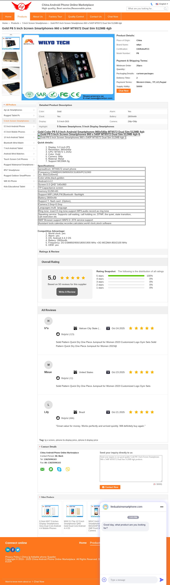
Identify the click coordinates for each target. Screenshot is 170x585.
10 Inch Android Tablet (14, 137)
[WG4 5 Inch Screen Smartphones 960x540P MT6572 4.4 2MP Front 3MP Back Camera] (99, 511)
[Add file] (104, 579)
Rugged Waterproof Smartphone (18, 165)
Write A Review (67, 292)
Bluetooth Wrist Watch (14, 143)
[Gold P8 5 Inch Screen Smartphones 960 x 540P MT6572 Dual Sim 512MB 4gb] (11, 43)
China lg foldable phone (34, 557)
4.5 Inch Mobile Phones (14, 132)
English (162, 4)
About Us (38, 16)
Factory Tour (55, 16)
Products (22, 16)
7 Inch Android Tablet (13, 148)
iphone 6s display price (66, 440)
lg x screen (50, 440)
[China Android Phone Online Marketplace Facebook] (12, 549)
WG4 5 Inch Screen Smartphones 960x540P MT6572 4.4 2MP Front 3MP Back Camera (98, 526)
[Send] (161, 579)
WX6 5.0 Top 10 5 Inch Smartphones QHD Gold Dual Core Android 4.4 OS (74, 524)
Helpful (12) (67, 378)
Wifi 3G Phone (10, 181)
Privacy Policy (12, 557)
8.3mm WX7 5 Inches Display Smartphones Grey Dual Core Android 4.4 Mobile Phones (50, 524)
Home (8, 16)
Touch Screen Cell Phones (16, 159)
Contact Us (96, 16)
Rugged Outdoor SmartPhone (17, 176)
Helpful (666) (67, 418)
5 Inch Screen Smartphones (34, 23)
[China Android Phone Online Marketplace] (20, 6)
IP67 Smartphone (12, 170)
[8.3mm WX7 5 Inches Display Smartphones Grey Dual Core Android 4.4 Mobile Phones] (50, 511)
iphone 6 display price (88, 440)
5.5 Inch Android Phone (14, 126)
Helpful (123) (67, 334)
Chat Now (113, 16)
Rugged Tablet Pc (12, 115)
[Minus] (162, 507)
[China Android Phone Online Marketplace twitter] (17, 549)
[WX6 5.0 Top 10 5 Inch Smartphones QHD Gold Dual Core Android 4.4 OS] (74, 511)
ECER (8, 561)
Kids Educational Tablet (14, 186)
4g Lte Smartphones (13, 110)
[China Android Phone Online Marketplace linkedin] (7, 549)
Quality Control (76, 16)
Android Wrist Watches (14, 154)
